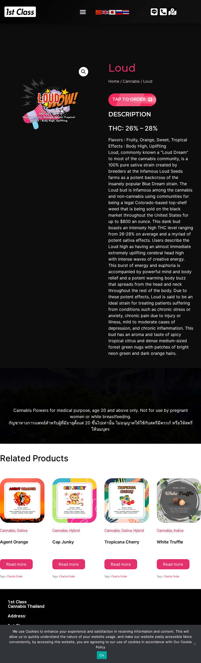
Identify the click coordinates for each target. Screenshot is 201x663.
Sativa (22, 531)
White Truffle (170, 541)
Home (113, 81)
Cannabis (131, 81)
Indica (178, 531)
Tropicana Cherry (121, 541)
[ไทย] (126, 11)
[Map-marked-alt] (172, 12)
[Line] (154, 12)
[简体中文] (99, 11)
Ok (101, 655)
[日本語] (112, 11)
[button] (83, 12)
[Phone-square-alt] (163, 12)
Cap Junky (63, 541)
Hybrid (74, 531)
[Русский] (119, 11)
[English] (105, 11)
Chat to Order (15, 576)
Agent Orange (14, 541)
